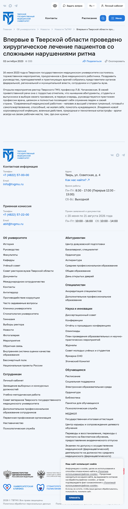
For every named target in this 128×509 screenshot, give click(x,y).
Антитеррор (10, 292)
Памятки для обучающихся (82, 403)
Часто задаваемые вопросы (20, 303)
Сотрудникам (12, 374)
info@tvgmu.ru (13, 184)
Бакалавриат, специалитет (81, 249)
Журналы (71, 345)
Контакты (51, 18)
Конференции (74, 320)
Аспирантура (73, 260)
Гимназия (9, 319)
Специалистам (75, 285)
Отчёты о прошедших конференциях (88, 325)
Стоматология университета (21, 313)
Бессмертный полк (15, 360)
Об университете (26, 29)
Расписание (89, 18)
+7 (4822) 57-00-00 (16, 175)
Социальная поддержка (80, 381)
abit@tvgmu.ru (13, 224)
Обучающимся (75, 369)
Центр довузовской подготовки (85, 244)
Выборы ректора (13, 324)
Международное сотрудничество (24, 281)
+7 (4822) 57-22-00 (16, 214)
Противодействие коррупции (21, 297)
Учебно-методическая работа (21, 394)
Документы (10, 276)
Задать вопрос (75, 5)
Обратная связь (12, 345)
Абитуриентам (75, 237)
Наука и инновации (78, 308)
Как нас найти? (75, 180)
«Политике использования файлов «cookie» (87, 472)
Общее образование (78, 270)
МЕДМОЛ (71, 413)
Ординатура (73, 254)
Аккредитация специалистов (83, 291)
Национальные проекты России (22, 365)
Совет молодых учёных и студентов (87, 350)
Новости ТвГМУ (63, 29)
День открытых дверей (79, 276)
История (8, 244)
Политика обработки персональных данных (27, 503)
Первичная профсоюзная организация (27, 417)
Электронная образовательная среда (88, 386)
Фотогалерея (11, 335)
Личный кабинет (114, 5)
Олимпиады (72, 331)
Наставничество (13, 423)
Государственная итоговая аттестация (89, 419)
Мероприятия (11, 340)
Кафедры (9, 260)
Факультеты (10, 254)
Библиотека (72, 397)
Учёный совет (11, 265)
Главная (7, 29)
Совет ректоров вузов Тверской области (28, 270)
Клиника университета (17, 308)
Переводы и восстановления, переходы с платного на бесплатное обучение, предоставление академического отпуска (91, 437)
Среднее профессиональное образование (91, 265)
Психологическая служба (19, 428)
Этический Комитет (77, 361)
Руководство (11, 249)
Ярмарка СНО (73, 355)
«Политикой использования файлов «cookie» (91, 484)
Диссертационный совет (80, 314)
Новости (45, 29)
